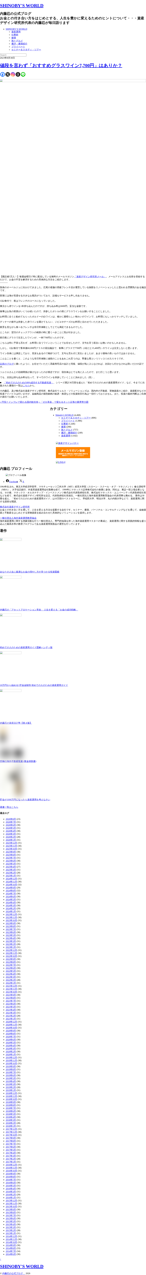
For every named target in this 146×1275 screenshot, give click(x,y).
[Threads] (18, 74)
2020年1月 (11, 1054)
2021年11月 (11, 989)
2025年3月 (11, 869)
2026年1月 (11, 840)
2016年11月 (11, 1168)
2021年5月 (11, 1007)
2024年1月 (11, 911)
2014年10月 (11, 1242)
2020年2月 (11, 1051)
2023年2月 (11, 944)
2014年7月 (11, 1251)
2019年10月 (11, 1063)
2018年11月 (11, 1096)
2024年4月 (11, 902)
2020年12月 (11, 1022)
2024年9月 (11, 887)
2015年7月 (11, 1215)
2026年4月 (11, 831)
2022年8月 (11, 962)
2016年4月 (11, 1188)
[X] (7, 74)
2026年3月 (11, 834)
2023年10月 (11, 920)
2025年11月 (11, 846)
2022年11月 (11, 953)
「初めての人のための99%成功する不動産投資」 (28, 382)
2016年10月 (11, 1171)
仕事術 (14, 34)
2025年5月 (11, 864)
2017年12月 (11, 1129)
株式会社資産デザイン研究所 (15, 507)
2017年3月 (11, 1156)
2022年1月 (11, 983)
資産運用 (16, 32)
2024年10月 (11, 884)
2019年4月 (11, 1081)
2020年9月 (11, 1030)
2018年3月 (11, 1120)
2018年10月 (11, 1099)
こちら (26, 385)
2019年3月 (11, 1084)
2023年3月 (11, 941)
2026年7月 (11, 822)
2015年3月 (11, 1227)
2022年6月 (11, 968)
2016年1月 (11, 1197)
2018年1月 (11, 1126)
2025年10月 (11, 849)
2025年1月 (11, 875)
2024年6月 (11, 896)
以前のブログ (7, 364)
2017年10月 (11, 1135)
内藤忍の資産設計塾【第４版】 (16, 723)
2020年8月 (11, 1033)
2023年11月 (11, 917)
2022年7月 (11, 965)
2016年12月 (11, 1165)
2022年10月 (11, 956)
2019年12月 (11, 1057)
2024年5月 (11, 899)
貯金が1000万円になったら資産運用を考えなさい (25, 799)
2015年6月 (11, 1218)
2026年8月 (11, 819)
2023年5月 (11, 935)
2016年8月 (11, 1177)
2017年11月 (11, 1132)
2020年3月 (11, 1048)
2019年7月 (11, 1072)
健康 (13, 37)
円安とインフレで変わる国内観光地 (19, 402)
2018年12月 (11, 1093)
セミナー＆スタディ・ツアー (26, 49)
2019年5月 (11, 1078)
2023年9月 (11, 923)
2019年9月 (11, 1066)
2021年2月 (11, 1016)
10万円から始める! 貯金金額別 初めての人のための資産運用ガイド (34, 685)
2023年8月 (11, 926)
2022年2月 (11, 980)
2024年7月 (11, 893)
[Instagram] (13, 74)
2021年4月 (11, 1010)
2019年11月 (11, 1060)
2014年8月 (11, 1248)
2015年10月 (11, 1206)
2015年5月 (11, 1221)
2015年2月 (11, 1230)
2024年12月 (11, 878)
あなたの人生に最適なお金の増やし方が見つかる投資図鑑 (29, 572)
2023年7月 (11, 929)
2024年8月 (11, 890)
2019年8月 (11, 1069)
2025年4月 (11, 867)
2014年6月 (11, 1254)
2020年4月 (11, 1045)
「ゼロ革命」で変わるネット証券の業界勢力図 (63, 402)
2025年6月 (11, 861)
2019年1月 (11, 1090)
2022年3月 (11, 977)
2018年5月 (11, 1114)
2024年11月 (11, 881)
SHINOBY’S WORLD (16, 29)
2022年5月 (11, 971)
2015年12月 (11, 1200)
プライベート (18, 46)
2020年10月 (11, 1027)
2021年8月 (11, 998)
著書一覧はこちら (9, 807)
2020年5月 (11, 1042)
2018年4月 (11, 1117)
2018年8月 (11, 1105)
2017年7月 (11, 1144)
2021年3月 (11, 1013)
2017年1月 (11, 1162)
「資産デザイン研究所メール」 (90, 276)
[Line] (23, 74)
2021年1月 (11, 1019)
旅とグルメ (17, 40)
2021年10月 (11, 992)
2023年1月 (11, 947)
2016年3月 (11, 1191)
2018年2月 (11, 1123)
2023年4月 (11, 938)
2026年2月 (11, 837)
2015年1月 (11, 1233)
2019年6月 (11, 1075)
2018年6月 (11, 1111)
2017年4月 (11, 1153)
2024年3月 (11, 905)
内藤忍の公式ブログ (13, 1273)
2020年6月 (11, 1039)
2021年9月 (11, 995)
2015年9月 (11, 1209)
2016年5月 (11, 1185)
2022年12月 (11, 950)
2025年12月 (11, 843)
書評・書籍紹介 (19, 43)
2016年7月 (11, 1179)
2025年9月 (11, 852)
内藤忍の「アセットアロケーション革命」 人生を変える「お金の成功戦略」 (39, 609)
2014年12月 (11, 1236)
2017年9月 (11, 1138)
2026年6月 (11, 825)
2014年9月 (11, 1245)
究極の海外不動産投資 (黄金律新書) (18, 761)
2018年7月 (11, 1108)
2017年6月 (11, 1147)
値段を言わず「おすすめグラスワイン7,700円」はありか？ (61, 65)
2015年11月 (11, 1203)
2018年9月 (11, 1102)
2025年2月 (11, 872)
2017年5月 (11, 1150)
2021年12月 (11, 986)
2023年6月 (11, 932)
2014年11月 (11, 1239)
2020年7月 (11, 1036)
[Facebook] (2, 74)
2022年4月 (11, 974)
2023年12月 (11, 914)
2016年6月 (11, 1182)
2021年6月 (11, 1004)
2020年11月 (11, 1024)
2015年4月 (11, 1224)
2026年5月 (11, 828)
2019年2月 (11, 1087)
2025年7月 (11, 858)
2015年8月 (11, 1212)
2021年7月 (11, 1001)
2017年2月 (11, 1159)
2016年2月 (11, 1194)
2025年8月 (11, 855)
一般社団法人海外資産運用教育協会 (18, 518)
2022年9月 (11, 959)
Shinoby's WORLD (64, 415)
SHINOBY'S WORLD (21, 5)
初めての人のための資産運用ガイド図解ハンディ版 (26, 647)
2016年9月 (11, 1174)
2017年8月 (11, 1141)
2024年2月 (11, 908)
